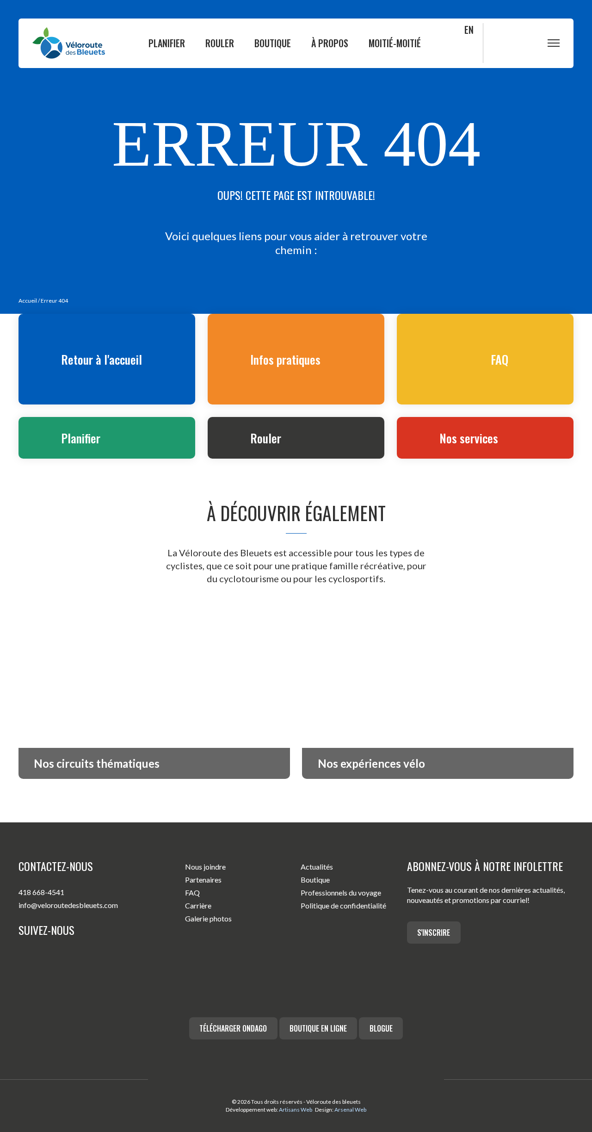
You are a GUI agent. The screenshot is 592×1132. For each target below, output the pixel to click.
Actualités (317, 866)
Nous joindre (205, 866)
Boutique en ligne (318, 1028)
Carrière (198, 905)
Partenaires (203, 879)
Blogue (381, 1028)
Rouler (219, 43)
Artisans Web (295, 1109)
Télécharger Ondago (233, 1028)
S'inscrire (433, 932)
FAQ (192, 892)
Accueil (27, 300)
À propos (329, 43)
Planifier (166, 43)
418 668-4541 (41, 892)
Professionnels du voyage (341, 892)
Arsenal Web (350, 1109)
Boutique (272, 43)
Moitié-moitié (395, 43)
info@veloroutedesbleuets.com (68, 905)
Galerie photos (208, 918)
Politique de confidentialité (343, 905)
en (469, 30)
